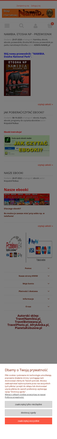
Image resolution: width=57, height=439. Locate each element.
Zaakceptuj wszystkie (28, 421)
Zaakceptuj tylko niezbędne (28, 404)
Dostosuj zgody (28, 412)
